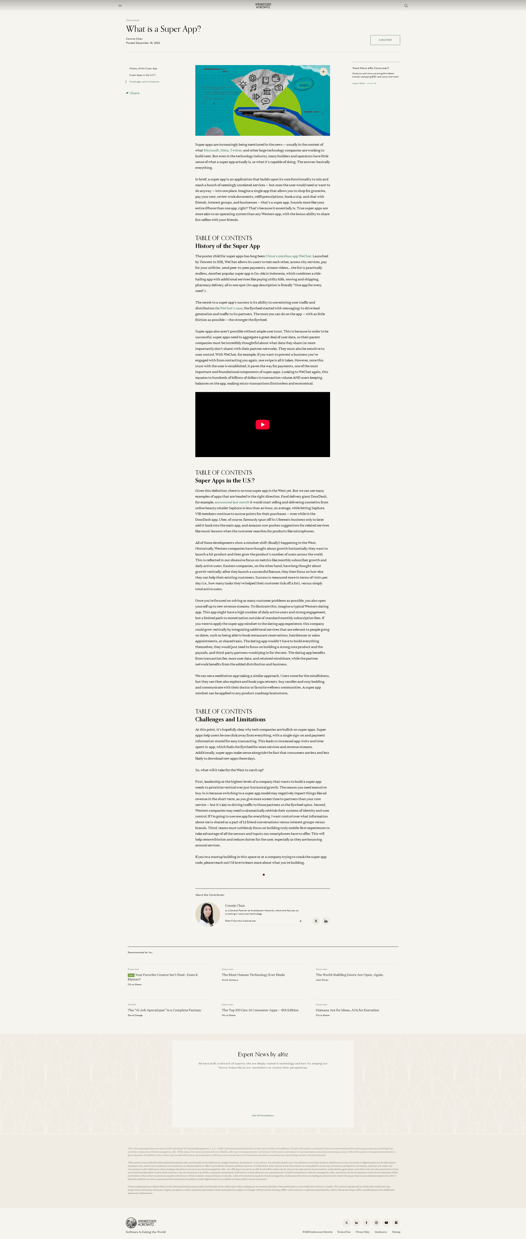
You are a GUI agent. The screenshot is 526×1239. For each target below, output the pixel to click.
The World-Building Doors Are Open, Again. (350, 975)
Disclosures (381, 1232)
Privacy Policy (363, 1232)
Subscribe (385, 39)
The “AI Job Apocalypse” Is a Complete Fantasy (164, 1010)
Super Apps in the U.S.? (142, 75)
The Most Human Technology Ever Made (253, 975)
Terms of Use (344, 1232)
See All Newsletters (263, 1115)
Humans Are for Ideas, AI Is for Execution (347, 1010)
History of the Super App (143, 68)
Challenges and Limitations (144, 81)
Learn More (358, 83)
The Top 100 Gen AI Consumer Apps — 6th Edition (260, 1010)
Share (135, 93)
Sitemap (396, 1232)
